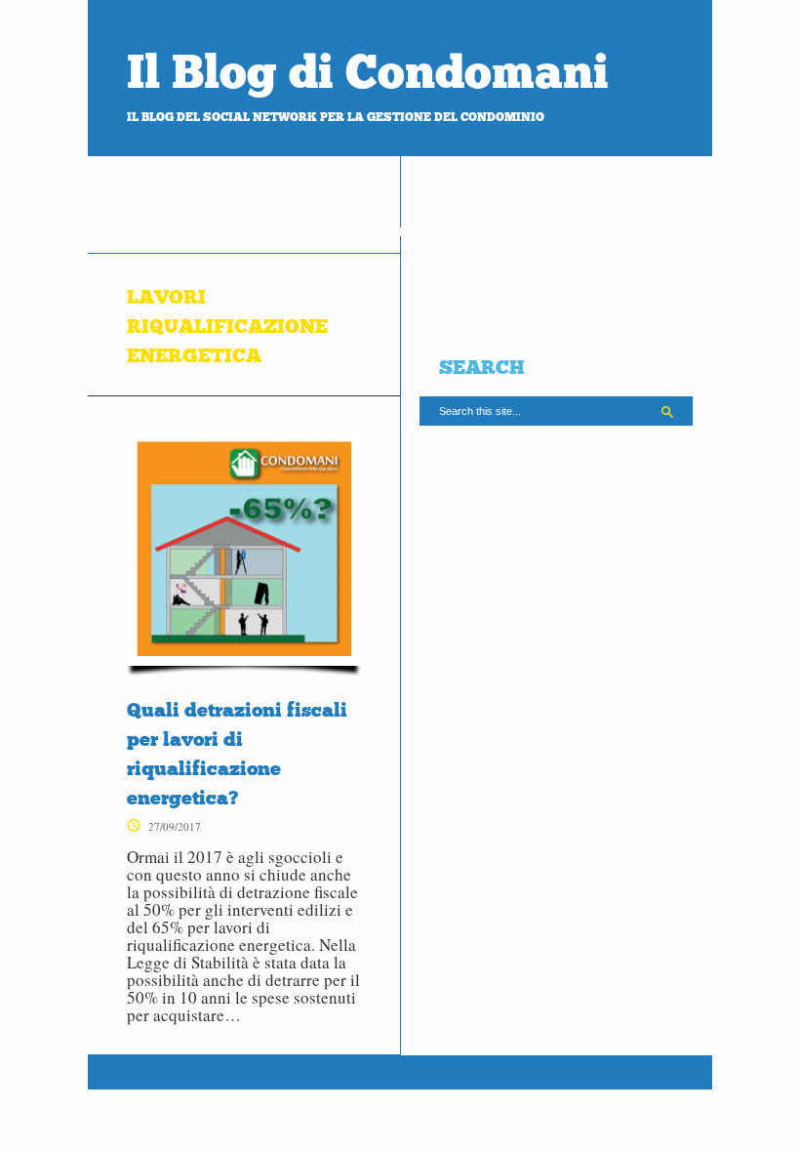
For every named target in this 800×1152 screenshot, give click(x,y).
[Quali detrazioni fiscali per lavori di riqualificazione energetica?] (244, 554)
